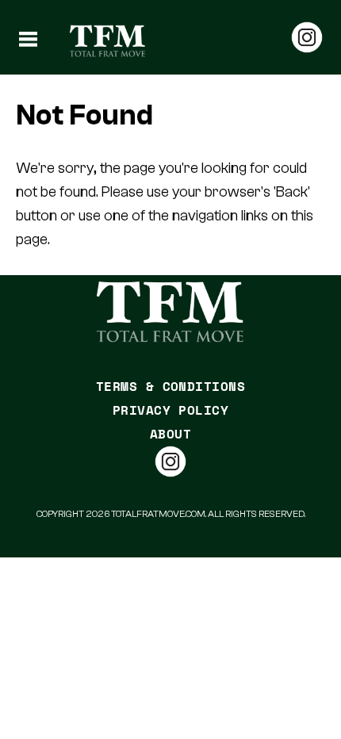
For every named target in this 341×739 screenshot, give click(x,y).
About (170, 433)
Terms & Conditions (171, 386)
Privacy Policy (171, 409)
